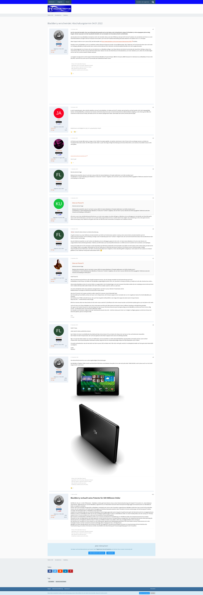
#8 (153, 325)
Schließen (153, 593)
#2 (153, 107)
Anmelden (110, 553)
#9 (153, 357)
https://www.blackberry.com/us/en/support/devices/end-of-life (116, 41)
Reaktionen (53, 50)
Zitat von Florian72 (78, 203)
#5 (153, 198)
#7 (153, 258)
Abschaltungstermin (61, 581)
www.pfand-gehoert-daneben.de (78, 156)
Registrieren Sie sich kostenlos (104, 549)
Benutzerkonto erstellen (97, 553)
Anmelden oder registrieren (142, 2)
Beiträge (52, 52)
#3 (153, 138)
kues (73, 232)
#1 (153, 29)
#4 (153, 169)
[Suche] (153, 2)
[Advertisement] (126, 7)
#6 (153, 229)
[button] (50, 571)
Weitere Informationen (144, 593)
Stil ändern (152, 588)
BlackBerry (51, 581)
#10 (153, 494)
